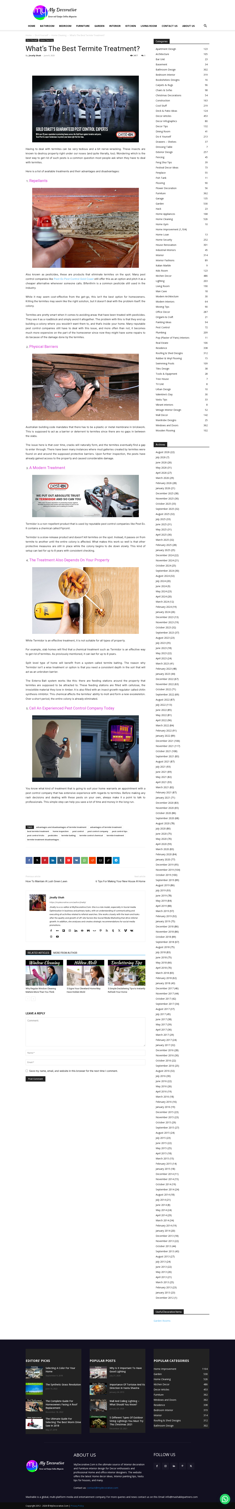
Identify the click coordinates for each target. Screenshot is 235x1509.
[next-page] (33, 999)
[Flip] (68, 860)
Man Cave (161, 291)
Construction (163, 100)
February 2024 (164, 606)
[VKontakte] (133, 931)
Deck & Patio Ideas (166, 110)
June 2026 (161, 462)
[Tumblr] (60, 860)
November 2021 (165, 746)
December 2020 (165, 802)
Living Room (149, 25)
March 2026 (162, 478)
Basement (161, 64)
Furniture (83, 25)
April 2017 (161, 1029)
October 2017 (163, 998)
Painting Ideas (163, 322)
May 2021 (161, 777)
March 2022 (162, 725)
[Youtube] (58, 937)
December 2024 (165, 555)
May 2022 (161, 715)
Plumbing (161, 332)
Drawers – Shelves (166, 141)
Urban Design (163, 389)
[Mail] (83, 931)
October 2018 (163, 936)
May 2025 (161, 529)
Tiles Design (162, 368)
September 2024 (165, 570)
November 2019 (165, 869)
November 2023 (165, 622)
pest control (78, 831)
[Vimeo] (127, 931)
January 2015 (163, 1168)
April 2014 (161, 1215)
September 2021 (165, 756)
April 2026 (161, 472)
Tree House (162, 379)
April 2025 (161, 534)
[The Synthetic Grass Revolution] (34, 1389)
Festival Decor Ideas (167, 167)
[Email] (100, 860)
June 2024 (161, 586)
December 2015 (165, 1112)
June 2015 (161, 1143)
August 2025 (163, 514)
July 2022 (161, 704)
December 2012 (165, 1297)
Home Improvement (167, 229)
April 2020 (161, 844)
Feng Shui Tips (164, 162)
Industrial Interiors (166, 250)
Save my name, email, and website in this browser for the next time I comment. (73, 1070)
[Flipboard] (65, 931)
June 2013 (161, 1266)
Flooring (160, 183)
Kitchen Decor (164, 275)
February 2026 (164, 483)
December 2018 (165, 926)
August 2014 (163, 1194)
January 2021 (163, 797)
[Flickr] (58, 931)
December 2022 (165, 679)
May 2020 (161, 838)
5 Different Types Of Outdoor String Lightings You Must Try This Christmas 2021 (126, 1421)
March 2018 (162, 972)
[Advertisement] (146, 12)
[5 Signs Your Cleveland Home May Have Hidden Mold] (85, 973)
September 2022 (165, 694)
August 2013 (163, 1256)
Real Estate (162, 342)
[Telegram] (116, 860)
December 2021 (165, 740)
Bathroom (47, 25)
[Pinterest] (44, 860)
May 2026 (161, 467)
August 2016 (163, 1070)
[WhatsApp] (84, 860)
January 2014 (163, 1230)
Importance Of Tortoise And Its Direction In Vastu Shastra (127, 1386)
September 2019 (165, 880)
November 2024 (165, 560)
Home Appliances (165, 214)
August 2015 (163, 1132)
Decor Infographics (166, 121)
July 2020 (161, 828)
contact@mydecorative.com (102, 1487)
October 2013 (163, 1246)
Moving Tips (162, 306)
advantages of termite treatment (106, 827)
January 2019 (163, 921)
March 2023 (162, 663)
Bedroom (65, 25)
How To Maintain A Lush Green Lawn (46, 881)
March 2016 (162, 1096)
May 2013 (161, 1272)
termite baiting (68, 835)
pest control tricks (35, 835)
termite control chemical (91, 835)
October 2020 (163, 813)
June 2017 (161, 1019)
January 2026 (163, 488)
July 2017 (161, 1014)
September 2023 (165, 632)
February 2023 (164, 668)
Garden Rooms (162, 1320)
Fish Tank (161, 177)
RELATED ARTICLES (38, 952)
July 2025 (161, 519)
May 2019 (161, 900)
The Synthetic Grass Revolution (63, 1384)
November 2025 (165, 498)
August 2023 (163, 637)
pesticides (53, 835)
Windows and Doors (167, 425)
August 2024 (163, 575)
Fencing (160, 157)
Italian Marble (163, 265)
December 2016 (165, 1050)
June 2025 (161, 524)
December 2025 (165, 493)
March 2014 (162, 1220)
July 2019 (161, 890)
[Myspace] (96, 931)
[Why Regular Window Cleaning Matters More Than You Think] (44, 973)
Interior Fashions (165, 260)
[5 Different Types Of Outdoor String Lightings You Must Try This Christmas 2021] (98, 1422)
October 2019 (163, 875)
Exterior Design (164, 152)
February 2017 (164, 1040)
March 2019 (162, 911)
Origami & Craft (164, 317)
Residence (161, 348)
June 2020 (161, 833)
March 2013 (162, 1282)
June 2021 (161, 771)
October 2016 (163, 1060)
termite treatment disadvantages (43, 839)
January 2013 (163, 1292)
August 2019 (163, 885)
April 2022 (161, 720)
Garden (99, 25)
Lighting (160, 281)
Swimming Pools (165, 363)
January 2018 (163, 983)
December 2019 (165, 864)
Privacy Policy (77, 1505)
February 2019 (164, 916)
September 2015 (165, 1127)
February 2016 (164, 1101)
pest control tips (119, 831)
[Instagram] (71, 931)
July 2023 (161, 643)
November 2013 (165, 1241)
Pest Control (163, 327)
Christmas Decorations (168, 95)
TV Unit (160, 384)
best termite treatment (38, 831)
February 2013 (164, 1287)
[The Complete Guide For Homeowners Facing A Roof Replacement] (34, 1405)
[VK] (76, 860)
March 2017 (162, 1034)
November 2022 (165, 684)
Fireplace (161, 172)
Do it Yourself (41, 35)
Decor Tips (162, 126)
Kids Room (162, 270)
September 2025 (165, 508)
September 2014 (165, 1189)
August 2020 (163, 823)
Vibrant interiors (164, 404)
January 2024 (163, 612)
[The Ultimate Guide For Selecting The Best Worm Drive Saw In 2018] (34, 1423)
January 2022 (163, 735)
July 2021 (161, 766)
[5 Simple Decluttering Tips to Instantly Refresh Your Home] (126, 973)
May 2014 (161, 1210)
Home (31, 25)
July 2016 (161, 1076)
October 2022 (163, 689)
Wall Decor (162, 415)
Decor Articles (163, 116)
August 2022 (163, 699)
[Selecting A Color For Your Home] (34, 1372)
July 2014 (161, 1199)
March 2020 (162, 849)
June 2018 (161, 957)
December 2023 (165, 617)
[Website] (52, 937)
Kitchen (130, 25)
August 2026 (163, 452)
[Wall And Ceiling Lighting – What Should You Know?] (98, 1405)
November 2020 (165, 807)
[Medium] (89, 931)
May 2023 (161, 653)
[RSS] (108, 931)
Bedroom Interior (165, 74)
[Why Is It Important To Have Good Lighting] (98, 1372)
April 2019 (161, 905)
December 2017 (165, 988)
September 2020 (165, 818)
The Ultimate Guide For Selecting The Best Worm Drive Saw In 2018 (63, 1422)
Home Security (164, 239)
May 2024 (161, 591)
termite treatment (115, 835)
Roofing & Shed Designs (169, 353)
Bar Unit (160, 59)
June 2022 (161, 710)
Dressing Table (164, 146)
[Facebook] (29, 860)
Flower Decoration (166, 188)
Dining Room (163, 131)
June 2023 (161, 648)
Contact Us (170, 25)
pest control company (98, 831)
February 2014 (164, 1225)
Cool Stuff (161, 105)
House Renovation (166, 244)
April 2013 (161, 1277)
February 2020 (164, 854)
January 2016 (163, 1107)
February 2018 (164, 978)
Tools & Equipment (166, 373)
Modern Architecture (167, 296)
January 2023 (163, 673)
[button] (205, 26)
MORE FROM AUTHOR (65, 952)
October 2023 (163, 627)
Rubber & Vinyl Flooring (169, 358)
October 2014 (163, 1184)
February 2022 (164, 730)
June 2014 (161, 1205)
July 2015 (161, 1137)
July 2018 (161, 952)
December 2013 (165, 1235)
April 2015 (161, 1153)
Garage (160, 198)
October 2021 (163, 751)
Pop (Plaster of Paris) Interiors (172, 337)
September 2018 (165, 942)
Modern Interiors (165, 301)
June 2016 (161, 1081)
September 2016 (165, 1065)
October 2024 (163, 565)
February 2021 (164, 792)
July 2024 (161, 581)
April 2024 (161, 596)
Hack (158, 208)
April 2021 (161, 782)
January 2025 (163, 550)
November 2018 (165, 931)
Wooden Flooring (165, 430)
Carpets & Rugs (164, 85)
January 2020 (163, 859)
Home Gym (162, 224)
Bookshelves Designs (168, 79)
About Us (188, 25)
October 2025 (163, 503)
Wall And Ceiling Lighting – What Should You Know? (124, 1402)
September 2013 (165, 1251)
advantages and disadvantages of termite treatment (61, 827)
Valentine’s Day (164, 394)
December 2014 (165, 1174)
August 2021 (163, 761)
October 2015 (163, 1122)
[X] (37, 860)
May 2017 (161, 1024)
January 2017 (163, 1045)
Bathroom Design (166, 69)
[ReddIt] (92, 860)
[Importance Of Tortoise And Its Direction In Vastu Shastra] (98, 1389)
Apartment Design (166, 49)
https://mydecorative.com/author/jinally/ (68, 902)
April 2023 (161, 658)
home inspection (61, 831)
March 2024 (162, 601)
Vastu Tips (161, 399)
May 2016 (161, 1086)
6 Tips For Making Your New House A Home (120, 881)
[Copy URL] (108, 860)
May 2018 (161, 962)
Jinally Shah (35, 55)
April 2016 (161, 1091)
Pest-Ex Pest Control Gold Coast (74, 278)
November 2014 (165, 1179)
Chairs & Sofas (164, 90)
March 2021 (162, 787)
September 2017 (165, 1003)
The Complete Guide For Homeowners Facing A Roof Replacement (61, 1404)
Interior (115, 25)
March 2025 (162, 539)
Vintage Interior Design (168, 409)
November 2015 (165, 1117)
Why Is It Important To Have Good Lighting (126, 1369)
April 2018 (161, 967)
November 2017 (165, 993)
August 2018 (163, 947)
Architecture (162, 54)
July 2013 (161, 1261)
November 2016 (165, 1055)
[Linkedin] (52, 860)
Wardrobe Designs (166, 420)
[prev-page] (28, 999)
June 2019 (161, 895)
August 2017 (163, 1009)
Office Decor (163, 311)
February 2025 (164, 545)
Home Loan (162, 234)
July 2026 (161, 457)
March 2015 (162, 1158)
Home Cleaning (58, 35)
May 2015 (161, 1148)
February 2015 (164, 1163)
